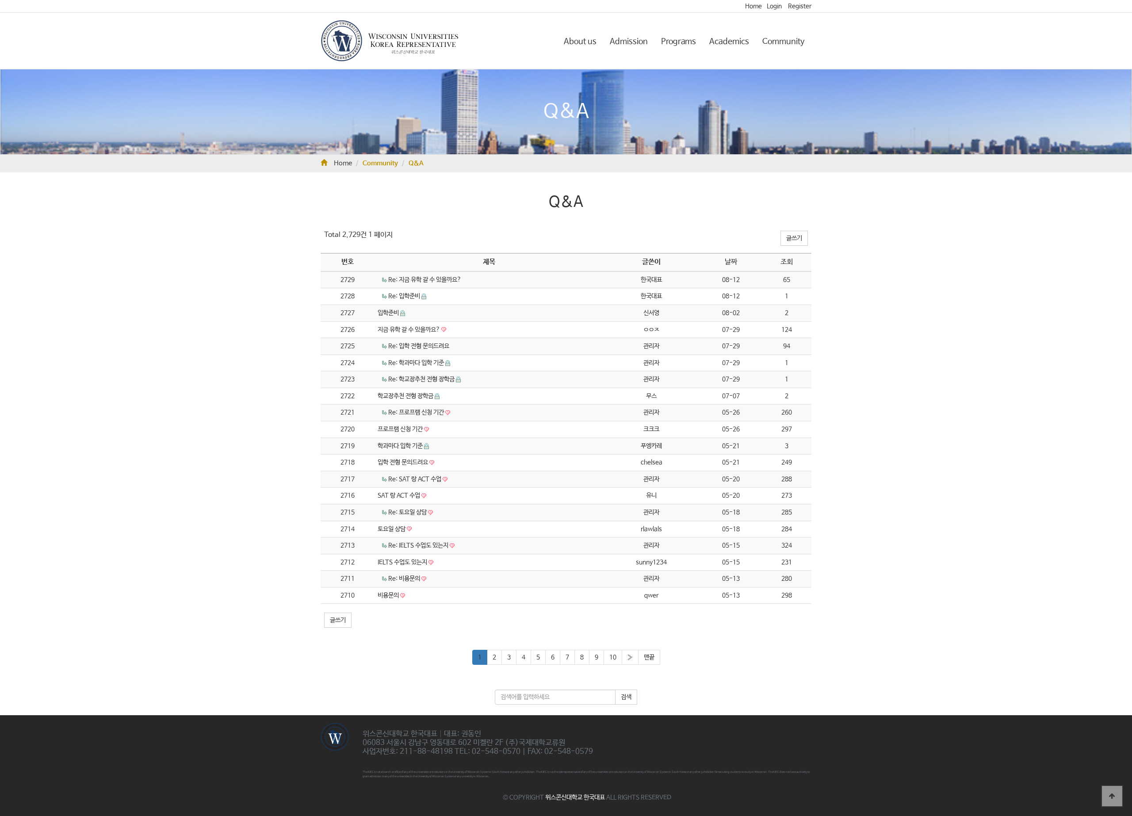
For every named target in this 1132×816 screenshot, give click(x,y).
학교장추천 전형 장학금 (406, 396)
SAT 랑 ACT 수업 (399, 495)
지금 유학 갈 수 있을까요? (409, 329)
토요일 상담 (392, 529)
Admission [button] (629, 41)
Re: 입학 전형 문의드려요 (418, 346)
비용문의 (389, 595)
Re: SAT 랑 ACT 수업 (415, 479)
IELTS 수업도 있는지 (403, 562)
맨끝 (649, 657)
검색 (626, 697)
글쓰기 (794, 238)
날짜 (731, 262)
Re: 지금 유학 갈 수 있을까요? (424, 279)
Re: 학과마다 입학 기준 (416, 362)
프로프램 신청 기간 (401, 429)
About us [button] (580, 41)
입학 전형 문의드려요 (403, 462)
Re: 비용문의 (404, 578)
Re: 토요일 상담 (408, 512)
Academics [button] (729, 41)
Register (799, 6)
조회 (786, 262)
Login (774, 6)
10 (612, 657)
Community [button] (783, 41)
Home (753, 6)
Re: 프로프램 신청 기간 (416, 412)
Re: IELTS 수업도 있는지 (419, 545)
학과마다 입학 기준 (401, 446)
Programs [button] (678, 41)
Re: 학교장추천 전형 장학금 (422, 379)
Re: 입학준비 (404, 296)
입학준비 (389, 312)
